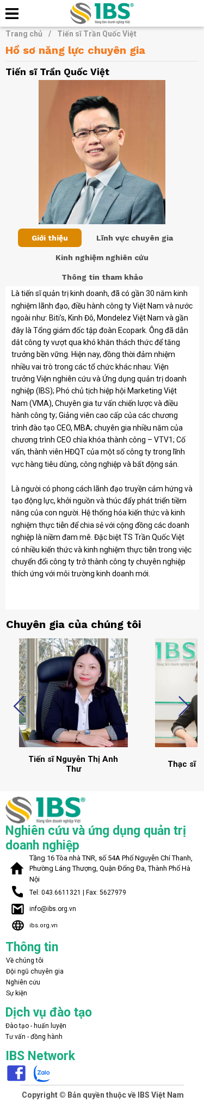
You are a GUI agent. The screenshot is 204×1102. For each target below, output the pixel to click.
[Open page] (102, 13)
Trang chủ (28, 33)
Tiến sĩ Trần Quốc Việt (97, 33)
